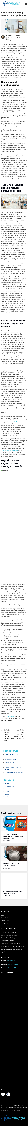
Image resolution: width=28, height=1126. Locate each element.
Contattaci (4, 918)
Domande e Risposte (10, 786)
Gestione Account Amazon (12, 754)
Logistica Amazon (9, 775)
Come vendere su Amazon (12, 757)
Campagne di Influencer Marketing (14, 772)
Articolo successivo (19, 735)
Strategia (9, 40)
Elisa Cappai (12, 38)
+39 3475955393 (13, 964)
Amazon (7, 783)
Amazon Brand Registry (11, 759)
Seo (6, 789)
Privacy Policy (5, 921)
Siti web (21, 38)
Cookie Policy (5, 923)
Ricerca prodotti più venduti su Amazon (12, 946)
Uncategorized (8, 797)
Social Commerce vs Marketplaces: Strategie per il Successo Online (13, 836)
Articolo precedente (9, 735)
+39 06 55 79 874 (12, 961)
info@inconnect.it (10, 968)
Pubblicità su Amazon (10, 762)
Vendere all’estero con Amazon (13, 765)
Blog (2, 915)
